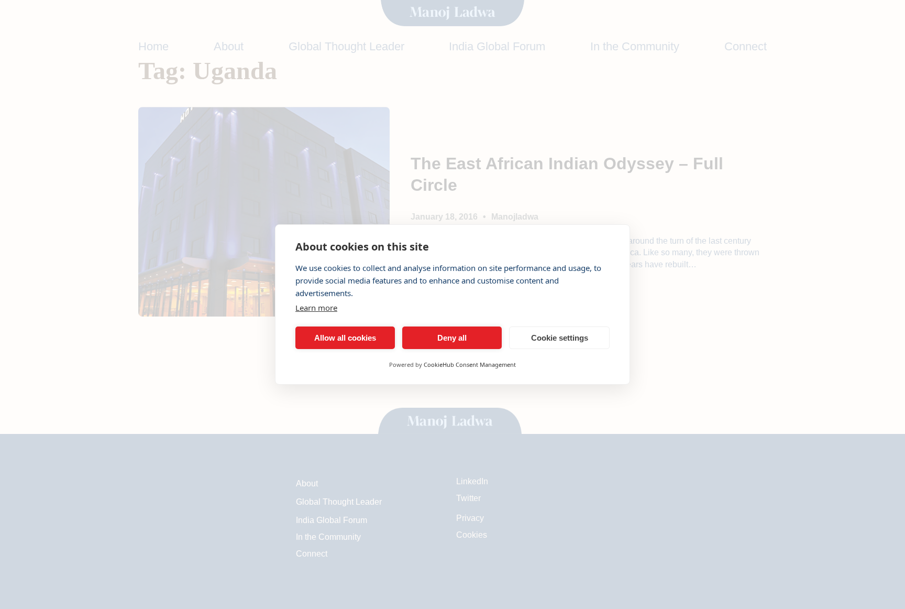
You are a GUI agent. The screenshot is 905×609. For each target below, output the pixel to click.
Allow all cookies (345, 337)
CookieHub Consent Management (470, 364)
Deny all (452, 337)
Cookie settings (559, 337)
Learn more (316, 307)
